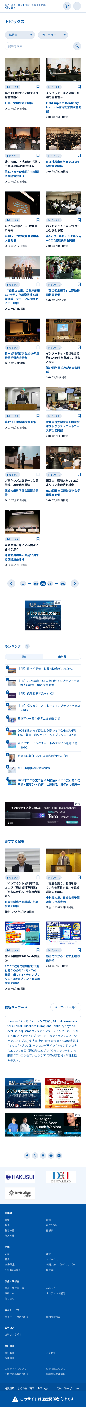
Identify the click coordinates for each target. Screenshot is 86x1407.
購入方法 (9, 1235)
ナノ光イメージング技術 (35, 1021)
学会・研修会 (12, 1281)
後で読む (51, 1269)
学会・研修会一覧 (14, 1288)
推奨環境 (9, 1388)
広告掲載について (55, 1368)
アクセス (50, 1352)
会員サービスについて (17, 1317)
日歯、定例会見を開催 (19, 103)
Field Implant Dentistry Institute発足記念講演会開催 (63, 107)
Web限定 (10, 1264)
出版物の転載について (17, 1374)
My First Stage (12, 1269)
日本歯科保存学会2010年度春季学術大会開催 (22, 355)
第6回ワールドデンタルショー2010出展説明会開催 (63, 238)
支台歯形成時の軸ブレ (35, 1050)
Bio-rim (12, 1021)
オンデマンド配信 (55, 1293)
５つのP (14, 1045)
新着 (7, 1254)
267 (50, 583)
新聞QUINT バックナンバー (60, 1264)
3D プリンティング (24, 1036)
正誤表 (49, 1230)
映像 (7, 1225)
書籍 (7, 1220)
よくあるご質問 (26, 1388)
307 (63, 583)
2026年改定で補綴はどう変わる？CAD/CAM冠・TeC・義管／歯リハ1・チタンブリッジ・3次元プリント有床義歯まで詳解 (22, 974)
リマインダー (45, 1031)
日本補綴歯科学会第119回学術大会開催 (62, 164)
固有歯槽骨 (52, 1041)
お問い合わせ (45, 1388)
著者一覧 (9, 1230)
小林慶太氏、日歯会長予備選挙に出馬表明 (63, 899)
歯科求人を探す (13, 1334)
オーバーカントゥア (50, 1036)
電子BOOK (51, 1225)
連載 (48, 1254)
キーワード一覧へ (66, 1007)
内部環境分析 (69, 1041)
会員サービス (12, 1310)
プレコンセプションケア (30, 1055)
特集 (7, 1259)
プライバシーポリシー (67, 1388)
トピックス (13, 87)
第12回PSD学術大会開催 (20, 422)
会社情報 (9, 1346)
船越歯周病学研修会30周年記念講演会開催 (22, 557)
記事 (7, 1247)
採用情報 (9, 1358)
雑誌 (48, 1220)
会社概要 (9, 1352)
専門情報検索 (53, 1317)
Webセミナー (53, 1288)
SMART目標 (55, 1055)
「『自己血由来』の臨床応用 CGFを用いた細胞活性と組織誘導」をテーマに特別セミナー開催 (22, 296)
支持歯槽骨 (36, 1041)
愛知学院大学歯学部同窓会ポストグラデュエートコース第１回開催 (63, 426)
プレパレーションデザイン (38, 1045)
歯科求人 (9, 1327)
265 (35, 583)
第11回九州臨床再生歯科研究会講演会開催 (22, 174)
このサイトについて (15, 1368)
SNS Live (9, 1293)
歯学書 (8, 1213)
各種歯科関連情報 (55, 1374)
